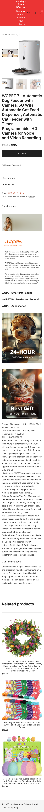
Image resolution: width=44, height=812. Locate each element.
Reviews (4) (9, 184)
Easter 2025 (15, 34)
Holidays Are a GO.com (21, 4)
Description (9, 178)
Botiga (17, 807)
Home (4, 34)
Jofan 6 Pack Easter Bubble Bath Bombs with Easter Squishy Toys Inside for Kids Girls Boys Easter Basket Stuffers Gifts (22, 781)
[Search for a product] (28, 12)
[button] (38, 44)
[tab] (22, 178)
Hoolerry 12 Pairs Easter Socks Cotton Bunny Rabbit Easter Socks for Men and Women (22, 724)
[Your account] (34, 12)
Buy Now (22, 153)
